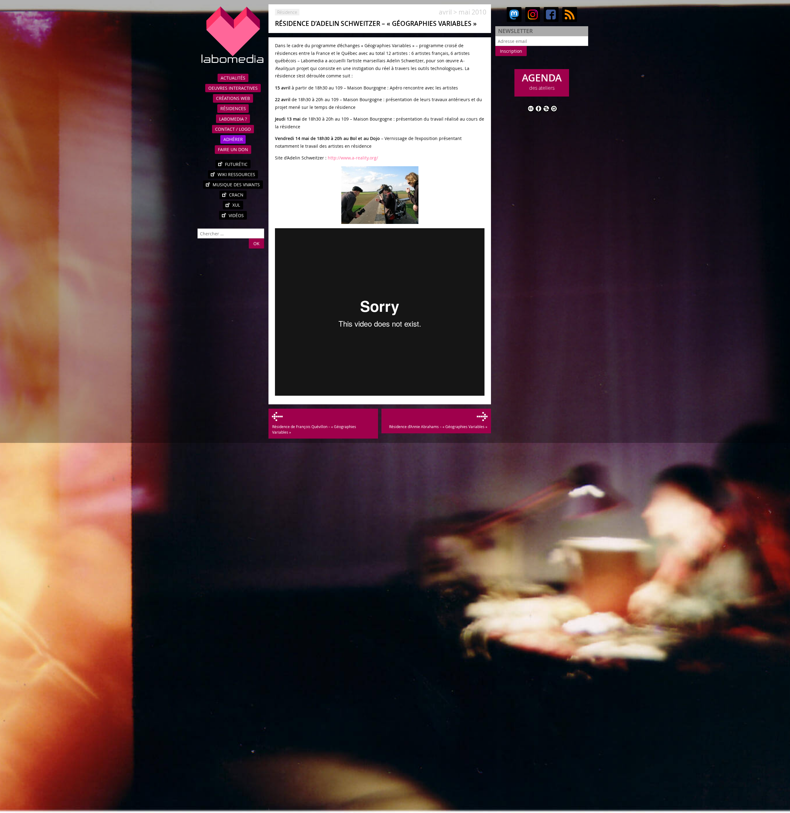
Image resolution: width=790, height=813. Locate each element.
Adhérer (233, 139)
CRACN (236, 195)
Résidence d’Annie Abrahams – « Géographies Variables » (438, 426)
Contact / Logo (233, 129)
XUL (236, 205)
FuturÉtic (236, 164)
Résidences (233, 108)
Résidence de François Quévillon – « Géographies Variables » (314, 429)
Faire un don (233, 149)
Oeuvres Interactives (233, 88)
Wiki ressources (236, 174)
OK (256, 243)
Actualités (233, 78)
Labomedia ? (233, 119)
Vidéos (236, 215)
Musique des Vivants (236, 185)
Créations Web (233, 98)
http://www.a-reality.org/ (353, 158)
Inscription (511, 51)
